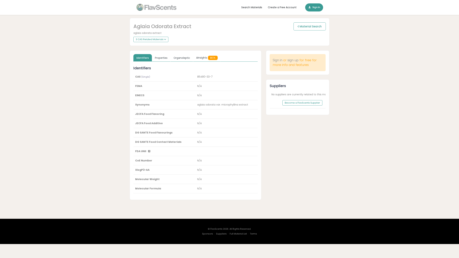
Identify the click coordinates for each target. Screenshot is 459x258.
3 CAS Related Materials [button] (150, 39)
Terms (253, 233)
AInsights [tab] (206, 57)
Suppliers (221, 233)
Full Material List (238, 233)
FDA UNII (141, 151)
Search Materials (251, 7)
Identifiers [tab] (142, 58)
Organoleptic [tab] (182, 58)
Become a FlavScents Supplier (302, 102)
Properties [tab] (161, 58)
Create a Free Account (282, 7)
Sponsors (207, 233)
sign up (293, 60)
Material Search (310, 26)
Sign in (277, 60)
